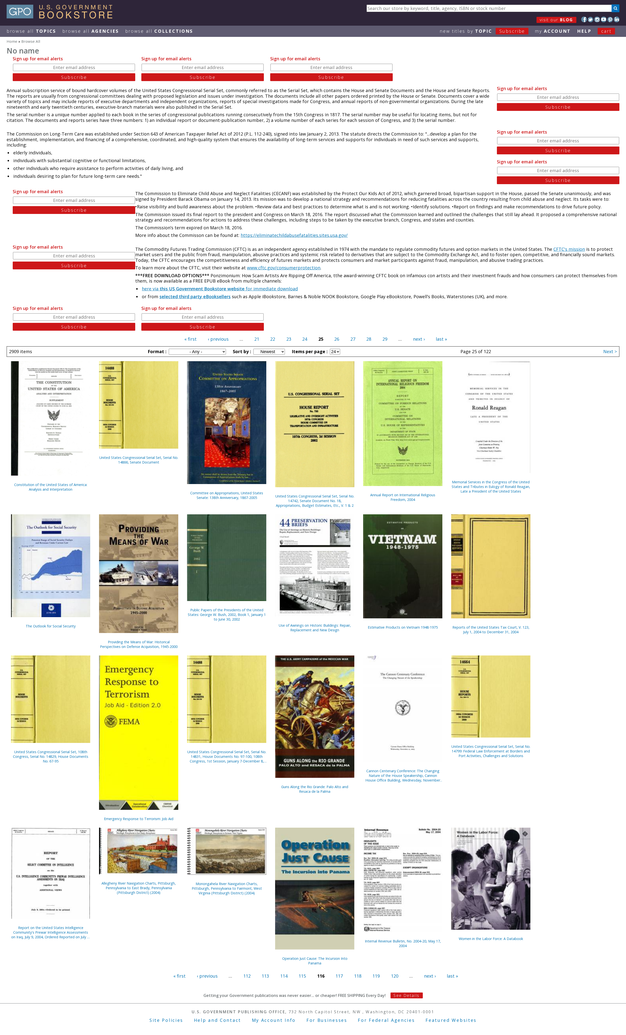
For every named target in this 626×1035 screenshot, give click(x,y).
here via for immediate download (220, 289)
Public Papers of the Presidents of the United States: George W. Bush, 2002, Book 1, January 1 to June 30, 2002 (227, 615)
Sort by (241, 351)
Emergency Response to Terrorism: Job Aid (138, 818)
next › (419, 339)
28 (368, 339)
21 (256, 339)
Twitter (590, 19)
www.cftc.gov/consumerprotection (283, 268)
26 (336, 339)
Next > (610, 351)
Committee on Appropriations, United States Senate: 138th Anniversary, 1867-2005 (226, 495)
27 (352, 339)
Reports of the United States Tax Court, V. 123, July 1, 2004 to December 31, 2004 (490, 629)
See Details (406, 995)
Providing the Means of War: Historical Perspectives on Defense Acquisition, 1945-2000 (139, 644)
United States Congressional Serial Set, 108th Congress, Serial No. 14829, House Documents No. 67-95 (50, 756)
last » (441, 339)
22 (272, 339)
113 (265, 976)
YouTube (603, 19)
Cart (606, 31)
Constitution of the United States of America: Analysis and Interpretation (50, 487)
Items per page (309, 351)
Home (12, 41)
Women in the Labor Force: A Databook (491, 938)
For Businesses (326, 1020)
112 (247, 976)
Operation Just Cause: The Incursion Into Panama (314, 960)
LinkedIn (616, 19)
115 (302, 976)
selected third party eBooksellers (195, 296)
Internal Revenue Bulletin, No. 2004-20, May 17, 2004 (403, 943)
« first (190, 339)
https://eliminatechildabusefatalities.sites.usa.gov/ (294, 235)
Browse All (31, 31)
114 (284, 976)
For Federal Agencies (386, 1020)
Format (156, 351)
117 (339, 976)
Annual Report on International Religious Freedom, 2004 (402, 497)
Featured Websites (451, 1020)
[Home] (62, 17)
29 (384, 339)
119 (376, 976)
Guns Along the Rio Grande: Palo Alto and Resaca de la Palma (314, 789)
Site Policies (166, 1020)
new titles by (482, 31)
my (553, 31)
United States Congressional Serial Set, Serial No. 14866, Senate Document (138, 460)
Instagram (597, 19)
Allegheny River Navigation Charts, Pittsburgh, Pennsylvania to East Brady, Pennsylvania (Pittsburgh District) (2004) (138, 888)
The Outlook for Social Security (51, 626)
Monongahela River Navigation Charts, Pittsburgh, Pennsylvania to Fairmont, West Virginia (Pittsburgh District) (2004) (227, 888)
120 (394, 976)
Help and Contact (217, 1020)
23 (288, 339)
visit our (556, 19)
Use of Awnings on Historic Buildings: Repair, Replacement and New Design (315, 627)
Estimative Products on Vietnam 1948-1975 (403, 627)
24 (304, 339)
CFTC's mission (569, 249)
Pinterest (610, 19)
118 (357, 976)
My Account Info (274, 1020)
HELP (584, 31)
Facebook (584, 19)
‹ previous (218, 339)
